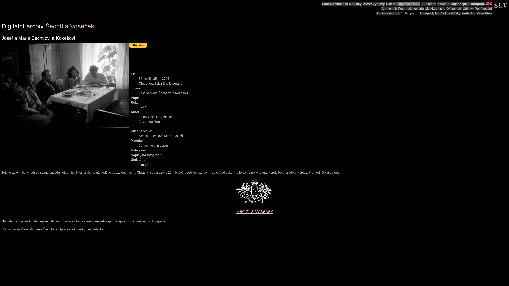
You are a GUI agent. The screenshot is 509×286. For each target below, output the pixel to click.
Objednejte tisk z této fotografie (160, 83)
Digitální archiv (409, 4)
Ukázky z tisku (435, 8)
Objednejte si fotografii (468, 4)
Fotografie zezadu (411, 8)
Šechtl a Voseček (335, 4)
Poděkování (483, 8)
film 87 (143, 164)
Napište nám (10, 221)
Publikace (428, 4)
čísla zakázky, (451, 13)
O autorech (389, 8)
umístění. (469, 13)
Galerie (391, 4)
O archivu (484, 13)
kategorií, (427, 13)
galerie (335, 172)
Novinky (355, 4)
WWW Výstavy (374, 4)
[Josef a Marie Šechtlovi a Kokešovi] (65, 85)
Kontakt (443, 4)
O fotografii (454, 8)
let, (437, 13)
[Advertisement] (201, 58)
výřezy (302, 172)
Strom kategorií (387, 13)
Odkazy (468, 8)
